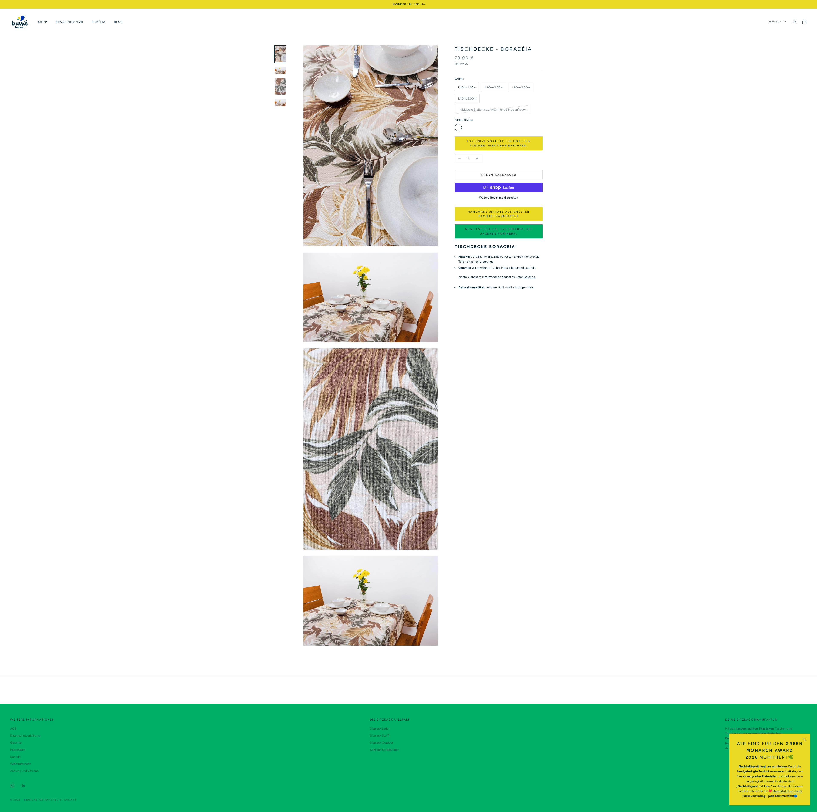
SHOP (42, 21)
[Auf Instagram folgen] (12, 786)
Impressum (17, 750)
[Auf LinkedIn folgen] (23, 786)
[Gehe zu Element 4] (280, 103)
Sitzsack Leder (380, 728)
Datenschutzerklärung (25, 735)
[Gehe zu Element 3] (280, 86)
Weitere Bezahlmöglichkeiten (498, 197)
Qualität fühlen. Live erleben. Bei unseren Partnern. (498, 231)
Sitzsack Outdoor (381, 742)
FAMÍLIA (99, 21)
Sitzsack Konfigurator (384, 750)
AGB (13, 728)
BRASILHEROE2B (69, 21)
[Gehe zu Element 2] (280, 70)
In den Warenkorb (498, 174)
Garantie (529, 277)
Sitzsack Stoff (379, 735)
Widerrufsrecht (20, 764)
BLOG (118, 21)
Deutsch (775, 21)
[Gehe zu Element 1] (280, 54)
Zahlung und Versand (24, 771)
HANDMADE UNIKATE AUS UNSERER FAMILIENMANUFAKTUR (499, 214)
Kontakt (15, 757)
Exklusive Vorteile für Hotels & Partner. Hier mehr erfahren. (498, 143)
